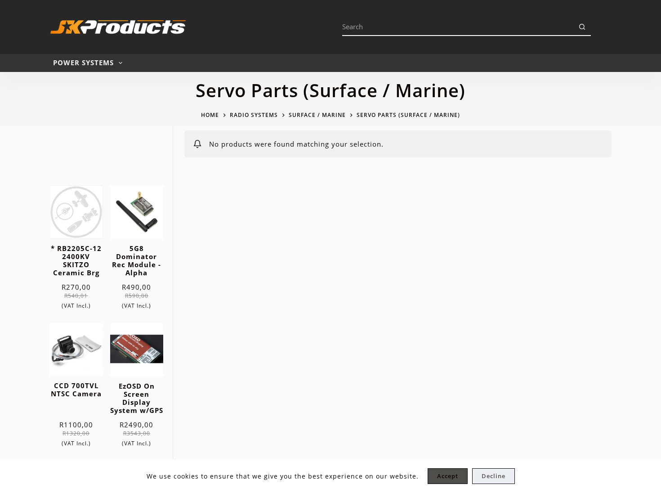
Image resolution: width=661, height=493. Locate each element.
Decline (493, 476)
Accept (447, 476)
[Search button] (582, 27)
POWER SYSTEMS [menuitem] (83, 62)
